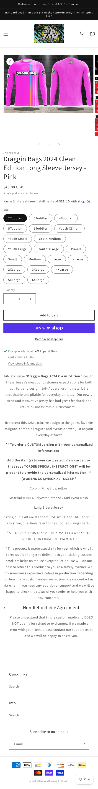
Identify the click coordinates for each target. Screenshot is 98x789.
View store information (25, 363)
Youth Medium (50, 239)
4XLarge (62, 269)
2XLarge (14, 269)
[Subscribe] (84, 744)
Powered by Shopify (59, 781)
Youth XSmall (69, 228)
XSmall (75, 249)
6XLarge (38, 280)
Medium (35, 259)
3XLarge (38, 269)
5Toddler (15, 228)
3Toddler (41, 218)
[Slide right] (59, 144)
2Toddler (15, 218)
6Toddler (41, 228)
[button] (6, 34)
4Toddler (66, 218)
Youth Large (17, 249)
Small (12, 259)
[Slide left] (39, 144)
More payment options (49, 339)
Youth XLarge (49, 249)
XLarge (78, 259)
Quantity (9, 290)
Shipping (8, 193)
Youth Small (17, 239)
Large (56, 259)
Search (14, 686)
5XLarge (14, 280)
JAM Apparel (43, 781)
